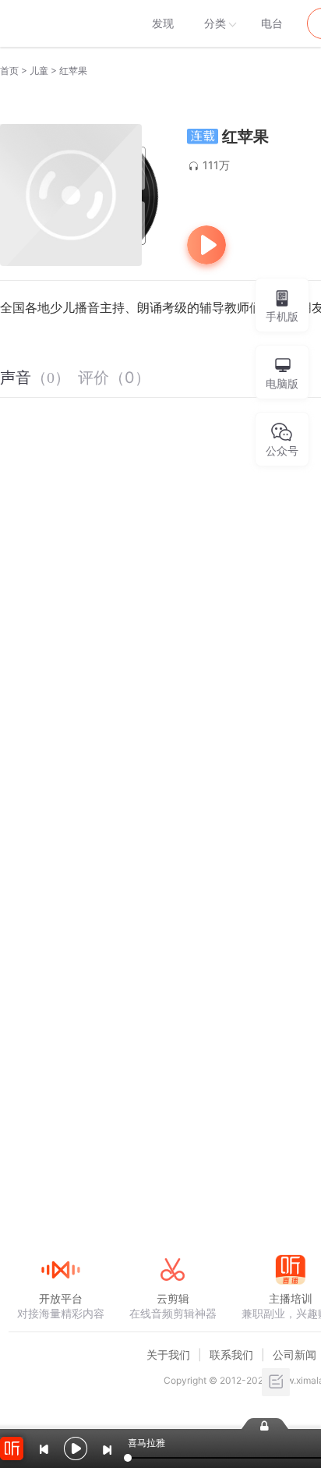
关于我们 (168, 1354)
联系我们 (231, 1354)
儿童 (39, 70)
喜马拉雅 (60, 23)
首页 (9, 70)
